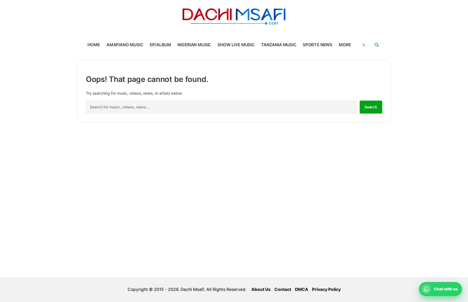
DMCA (301, 289)
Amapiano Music (124, 44)
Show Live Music (236, 44)
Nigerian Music (194, 44)
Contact (282, 289)
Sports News (317, 44)
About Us (261, 289)
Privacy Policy (326, 289)
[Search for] (377, 45)
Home (93, 44)
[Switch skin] (364, 45)
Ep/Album (160, 44)
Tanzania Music (278, 44)
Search (371, 107)
